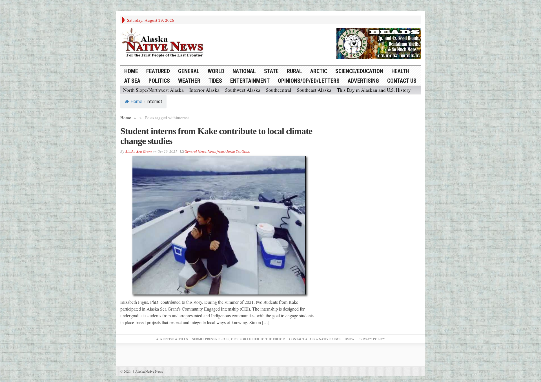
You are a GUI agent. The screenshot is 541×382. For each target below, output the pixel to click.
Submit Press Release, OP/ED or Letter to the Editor (238, 339)
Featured (158, 71)
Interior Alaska (204, 90)
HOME (131, 71)
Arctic (318, 71)
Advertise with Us (172, 339)
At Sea (132, 80)
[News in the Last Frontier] (164, 43)
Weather (189, 80)
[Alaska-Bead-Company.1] (378, 43)
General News (195, 151)
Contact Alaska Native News (314, 339)
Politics (159, 80)
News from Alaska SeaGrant (229, 151)
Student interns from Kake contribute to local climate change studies (216, 136)
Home (136, 101)
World (216, 71)
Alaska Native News (147, 371)
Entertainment (250, 80)
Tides (215, 80)
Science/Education (359, 71)
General (188, 71)
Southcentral (278, 90)
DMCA (349, 339)
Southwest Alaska (242, 90)
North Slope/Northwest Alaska (153, 90)
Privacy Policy (371, 339)
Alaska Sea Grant (138, 151)
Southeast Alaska (314, 90)
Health (400, 71)
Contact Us (401, 80)
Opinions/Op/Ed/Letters (309, 80)
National (244, 71)
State (271, 71)
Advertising (363, 80)
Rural (294, 71)
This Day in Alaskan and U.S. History (374, 90)
